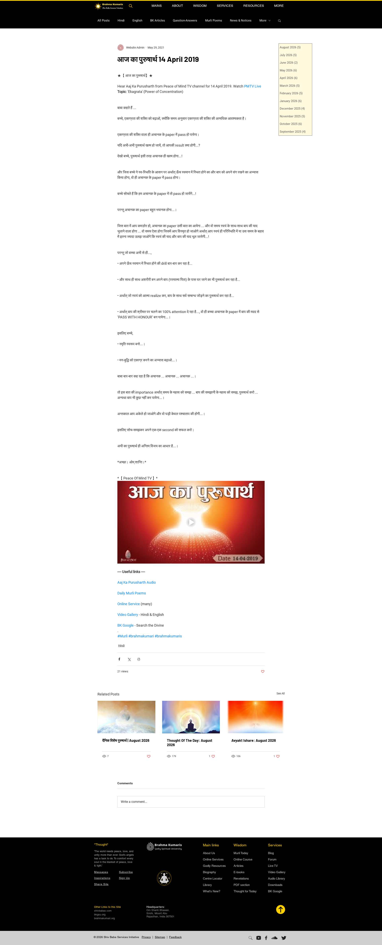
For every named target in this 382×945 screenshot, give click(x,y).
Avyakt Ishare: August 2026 (253, 740)
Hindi (121, 20)
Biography (209, 872)
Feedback (175, 937)
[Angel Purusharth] (126, 717)
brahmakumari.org (104, 918)
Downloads (275, 885)
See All (281, 693)
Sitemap (160, 937)
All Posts (103, 20)
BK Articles (157, 20)
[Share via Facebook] (119, 659)
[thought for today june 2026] (191, 717)
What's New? (211, 891)
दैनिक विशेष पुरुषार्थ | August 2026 (125, 740)
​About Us (209, 853)
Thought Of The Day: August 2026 (189, 742)
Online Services (213, 859)
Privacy (146, 937)
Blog (271, 853)
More (262, 20)
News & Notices (240, 20)
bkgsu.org (99, 914)
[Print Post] (139, 659)
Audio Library (276, 878)
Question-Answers (185, 20)
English (137, 20)
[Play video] (191, 522)
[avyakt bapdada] (256, 717)
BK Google (275, 891)
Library (207, 885)
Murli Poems (213, 20)
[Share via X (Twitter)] (129, 659)
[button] (156, 6)
